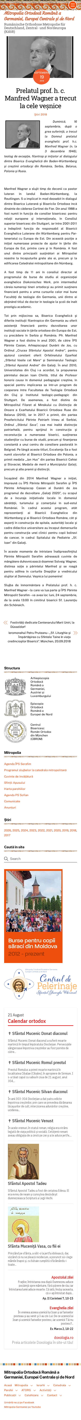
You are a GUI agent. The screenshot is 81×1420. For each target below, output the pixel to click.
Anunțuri (10, 807)
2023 (32, 830)
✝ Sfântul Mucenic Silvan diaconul (37, 1091)
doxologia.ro (63, 1337)
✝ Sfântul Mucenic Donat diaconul (37, 1033)
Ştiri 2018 (40, 114)
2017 (7, 835)
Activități (45, 1390)
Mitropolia (21, 1385)
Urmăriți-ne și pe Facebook (19, 1402)
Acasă (8, 1385)
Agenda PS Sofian (16, 795)
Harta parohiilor (14, 788)
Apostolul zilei (62, 1277)
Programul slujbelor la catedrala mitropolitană (35, 770)
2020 (57, 830)
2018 (73, 830)
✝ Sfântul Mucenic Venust (30, 1120)
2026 (7, 830)
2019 (65, 830)
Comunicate (12, 801)
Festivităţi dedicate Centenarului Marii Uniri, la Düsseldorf (42, 624)
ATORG (26, 1390)
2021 (49, 830)
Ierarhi (41, 1385)
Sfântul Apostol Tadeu (27, 1183)
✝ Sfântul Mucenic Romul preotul (37, 1062)
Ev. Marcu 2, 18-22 (61, 1329)
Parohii (8, 1390)
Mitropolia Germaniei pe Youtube (22, 1407)
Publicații (10, 1395)
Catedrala (59, 1385)
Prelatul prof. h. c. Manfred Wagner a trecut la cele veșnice (40, 98)
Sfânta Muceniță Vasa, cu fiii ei (34, 1246)
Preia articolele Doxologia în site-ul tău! (42, 1342)
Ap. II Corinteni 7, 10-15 (58, 1298)
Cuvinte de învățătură (18, 776)
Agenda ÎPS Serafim (17, 763)
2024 (24, 830)
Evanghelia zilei (61, 1307)
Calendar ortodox (27, 1021)
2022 (41, 830)
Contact (52, 1395)
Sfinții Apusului (14, 782)
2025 (15, 830)
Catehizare (31, 1395)
